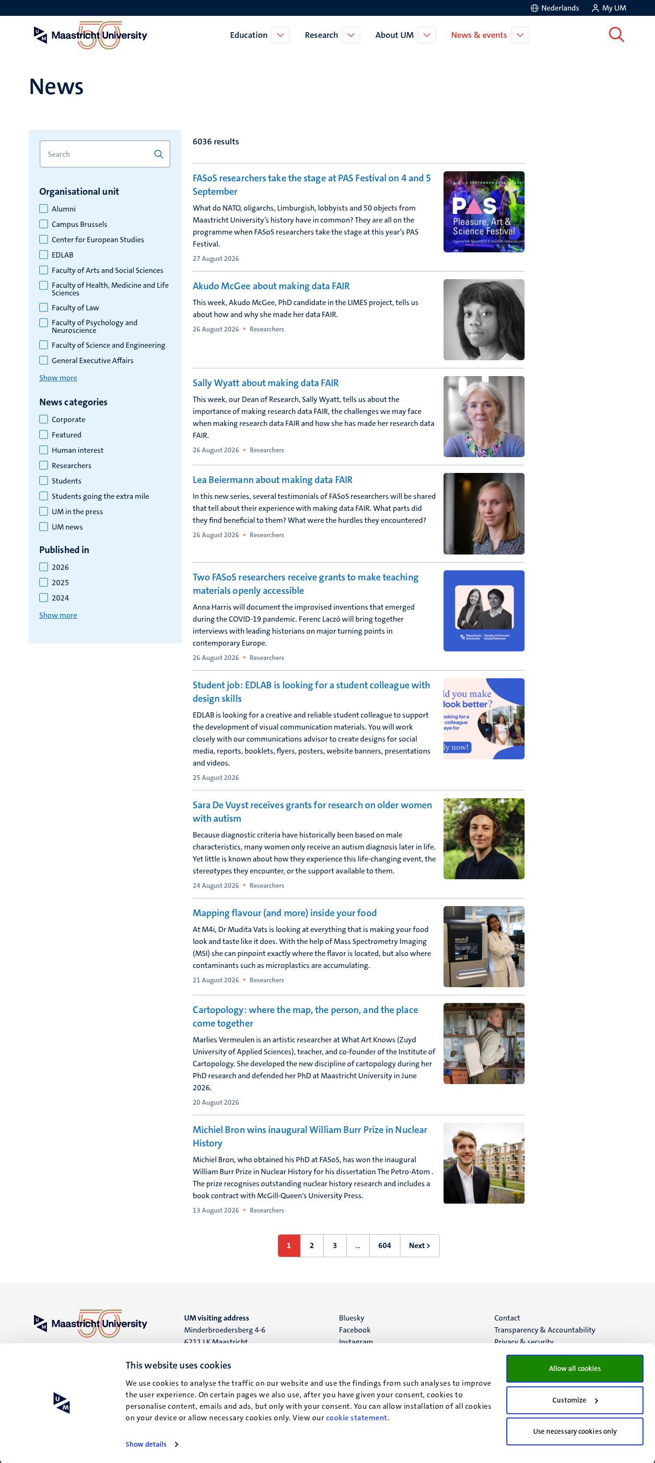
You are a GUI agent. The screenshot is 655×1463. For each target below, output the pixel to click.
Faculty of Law (75, 308)
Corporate (68, 420)
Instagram (356, 1342)
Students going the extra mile (100, 496)
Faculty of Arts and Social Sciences (108, 270)
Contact (507, 1318)
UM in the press (77, 512)
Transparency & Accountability (545, 1330)
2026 (60, 567)
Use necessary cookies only (575, 1431)
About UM (394, 35)
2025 (60, 583)
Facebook (355, 1330)
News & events (479, 35)
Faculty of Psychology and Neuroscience (95, 326)
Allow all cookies (575, 1368)
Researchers (72, 466)
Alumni (64, 209)
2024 (60, 598)
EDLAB (62, 255)
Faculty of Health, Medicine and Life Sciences (110, 289)
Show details (146, 1444)
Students (67, 481)
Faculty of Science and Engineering (108, 345)
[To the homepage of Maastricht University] (90, 35)
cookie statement (356, 1418)
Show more (58, 378)
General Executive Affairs (93, 361)
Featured (67, 435)
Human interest (78, 450)
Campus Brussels (79, 224)
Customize (569, 1400)
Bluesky (351, 1318)
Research (321, 35)
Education (249, 35)
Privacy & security (524, 1342)
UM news (67, 527)
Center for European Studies (98, 240)
